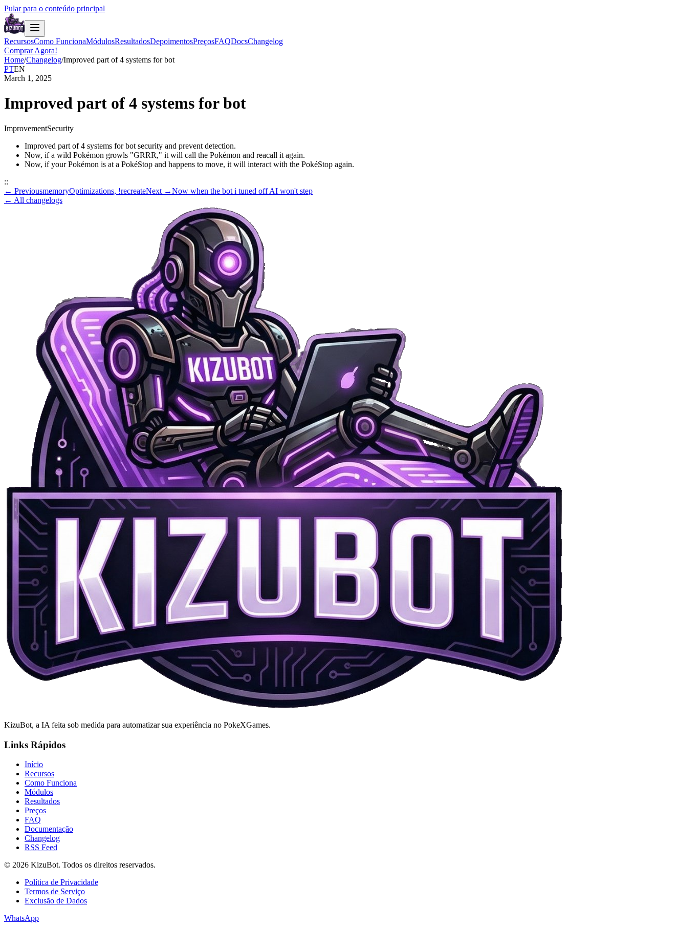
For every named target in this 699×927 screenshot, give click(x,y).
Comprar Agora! (30, 50)
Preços (203, 41)
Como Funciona (60, 41)
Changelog (265, 41)
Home (14, 59)
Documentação (49, 829)
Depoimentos (171, 41)
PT (9, 69)
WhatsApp (21, 918)
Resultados (132, 41)
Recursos (19, 41)
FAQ (222, 41)
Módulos (100, 41)
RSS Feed (41, 847)
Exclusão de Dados (56, 900)
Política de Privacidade (61, 882)
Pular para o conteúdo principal (54, 8)
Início (34, 764)
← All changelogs (33, 200)
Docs (239, 41)
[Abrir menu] (35, 28)
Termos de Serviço (55, 891)
